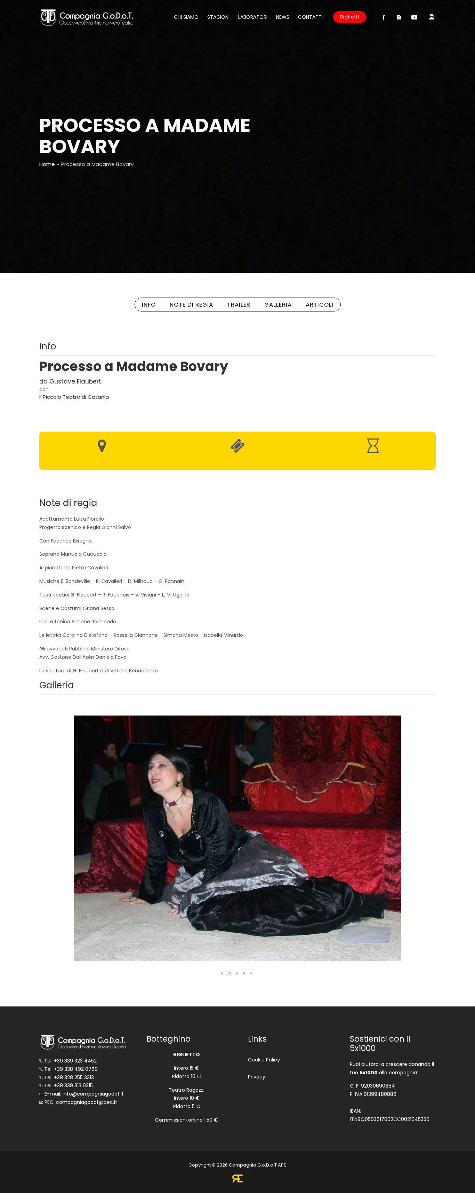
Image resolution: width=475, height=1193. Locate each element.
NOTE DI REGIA (191, 304)
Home (47, 164)
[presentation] (74, 838)
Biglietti (349, 17)
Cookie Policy (264, 1059)
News (282, 17)
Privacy (256, 1076)
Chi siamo (186, 17)
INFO (149, 304)
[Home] (86, 17)
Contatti (310, 17)
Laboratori (252, 17)
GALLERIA (278, 304)
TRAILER (238, 304)
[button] (222, 973)
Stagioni (218, 17)
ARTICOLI (319, 304)
